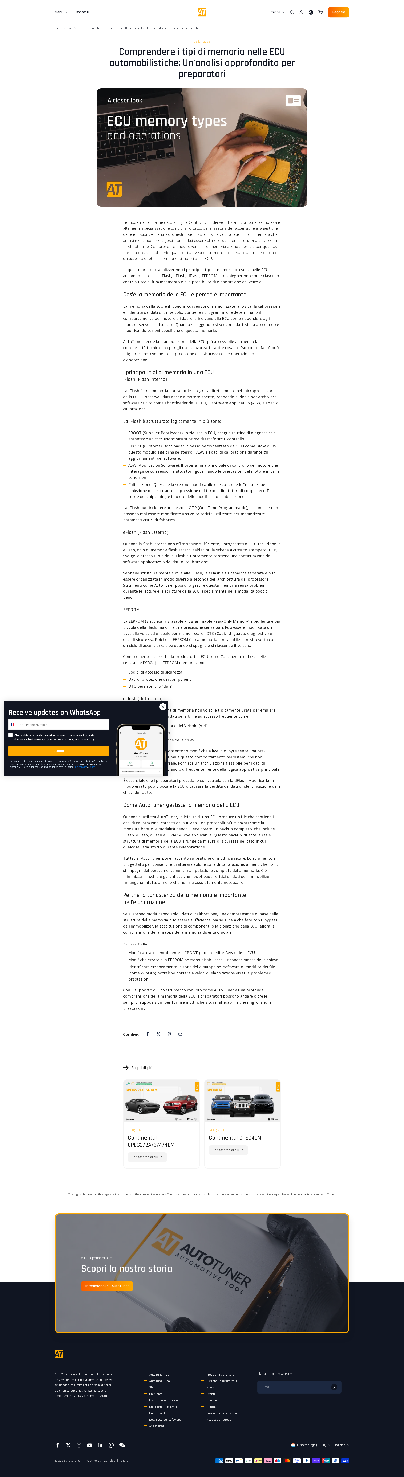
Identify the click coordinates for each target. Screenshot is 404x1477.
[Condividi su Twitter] (158, 1034)
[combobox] (16, 725)
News (69, 28)
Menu (59, 12)
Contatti (82, 12)
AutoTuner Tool (159, 1374)
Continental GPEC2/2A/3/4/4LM (151, 1141)
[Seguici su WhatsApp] (111, 1445)
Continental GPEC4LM (235, 1138)
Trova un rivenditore (220, 1374)
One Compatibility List (164, 1407)
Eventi (210, 1394)
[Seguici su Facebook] (57, 1445)
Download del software (165, 1419)
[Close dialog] (163, 707)
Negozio (338, 12)
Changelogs (214, 1400)
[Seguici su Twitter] (68, 1445)
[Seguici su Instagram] (79, 1445)
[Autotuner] (59, 1354)
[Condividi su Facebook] (147, 1034)
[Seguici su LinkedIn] (100, 1445)
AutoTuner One (159, 1381)
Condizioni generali (117, 1460)
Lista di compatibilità (163, 1400)
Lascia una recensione (221, 1413)
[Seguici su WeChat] (122, 1445)
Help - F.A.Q (157, 1413)
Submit (58, 751)
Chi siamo (156, 1394)
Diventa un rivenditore (221, 1381)
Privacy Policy (92, 1460)
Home (58, 28)
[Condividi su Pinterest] (169, 1034)
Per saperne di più (145, 1157)
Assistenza (156, 1426)
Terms (92, 766)
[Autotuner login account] (311, 12)
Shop (152, 1387)
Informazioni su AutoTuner (107, 1286)
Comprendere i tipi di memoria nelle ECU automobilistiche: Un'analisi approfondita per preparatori (139, 28)
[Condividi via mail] (180, 1034)
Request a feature (219, 1419)
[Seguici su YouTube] (90, 1445)
